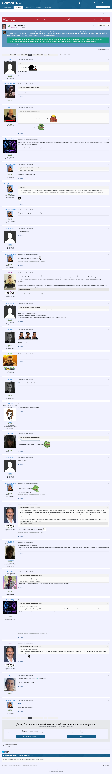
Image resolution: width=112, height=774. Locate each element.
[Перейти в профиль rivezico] (4, 26)
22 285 (10, 591)
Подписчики (102, 25)
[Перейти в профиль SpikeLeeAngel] (10, 146)
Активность (28, 7)
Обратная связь (61, 769)
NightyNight (35, 575)
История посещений (103, 49)
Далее (53, 54)
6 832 (10, 245)
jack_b (34, 307)
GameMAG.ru (7, 7)
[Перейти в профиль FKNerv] (10, 414)
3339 (30, 54)
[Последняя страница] (57, 55)
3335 (15, 54)
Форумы (18, 7)
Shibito (34, 111)
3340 (34, 54)
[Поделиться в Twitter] (3, 752)
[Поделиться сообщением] (108, 59)
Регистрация (105, 2)
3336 (19, 54)
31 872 (10, 693)
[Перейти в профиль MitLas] (10, 115)
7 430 (10, 156)
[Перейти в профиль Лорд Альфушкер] (10, 168)
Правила (38, 7)
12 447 (10, 528)
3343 (45, 54)
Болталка (28, 28)
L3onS (34, 87)
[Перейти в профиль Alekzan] (10, 441)
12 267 (10, 371)
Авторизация (94, 25)
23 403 (10, 295)
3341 (38, 54)
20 (108, 25)
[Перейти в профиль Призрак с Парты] (10, 91)
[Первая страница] (3, 55)
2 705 (10, 561)
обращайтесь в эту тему (63, 19)
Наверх (21, 75)
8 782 (10, 77)
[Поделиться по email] (8, 752)
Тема (53, 769)
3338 (26, 54)
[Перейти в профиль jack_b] (10, 282)
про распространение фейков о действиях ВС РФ (34, 32)
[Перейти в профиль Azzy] (4, 32)
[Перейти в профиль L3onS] (10, 68)
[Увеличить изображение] (30, 440)
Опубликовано (25, 59)
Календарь (48, 7)
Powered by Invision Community (56, 771)
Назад (6, 54)
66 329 (10, 345)
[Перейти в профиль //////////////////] (10, 237)
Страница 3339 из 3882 (65, 54)
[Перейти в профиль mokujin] (10, 360)
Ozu (19, 703)
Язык (47, 769)
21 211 (10, 100)
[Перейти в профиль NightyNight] (10, 552)
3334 (11, 54)
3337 (22, 54)
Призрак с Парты (36, 63)
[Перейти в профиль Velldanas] (10, 582)
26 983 (10, 174)
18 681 (10, 423)
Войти (81, 736)
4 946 (10, 124)
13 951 (10, 450)
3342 (42, 54)
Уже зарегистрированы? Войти (90, 3)
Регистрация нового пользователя (30, 736)
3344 (49, 54)
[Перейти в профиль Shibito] (10, 337)
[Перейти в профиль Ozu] (10, 684)
